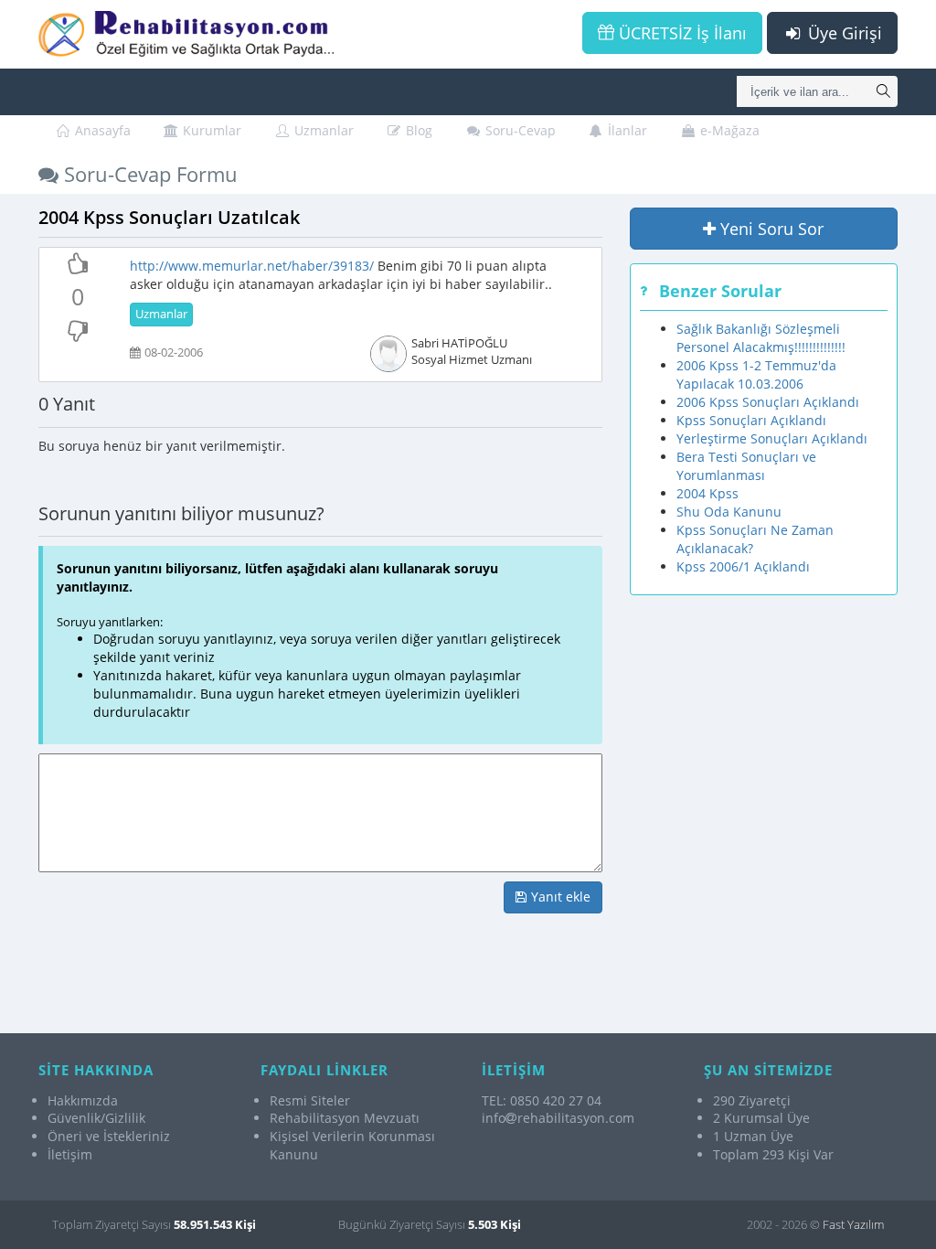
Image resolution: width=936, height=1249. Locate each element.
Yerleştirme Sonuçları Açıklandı (771, 438)
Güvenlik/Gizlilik (96, 1117)
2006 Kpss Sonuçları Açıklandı (767, 402)
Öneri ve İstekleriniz (109, 1136)
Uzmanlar (322, 130)
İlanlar (625, 130)
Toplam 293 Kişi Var (773, 1154)
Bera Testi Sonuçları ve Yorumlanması (746, 466)
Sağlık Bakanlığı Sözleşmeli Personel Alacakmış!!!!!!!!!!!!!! (761, 338)
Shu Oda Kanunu (729, 511)
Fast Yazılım (853, 1224)
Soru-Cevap (519, 130)
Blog (417, 130)
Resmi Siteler (310, 1100)
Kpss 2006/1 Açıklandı (743, 566)
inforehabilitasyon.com (558, 1117)
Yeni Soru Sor (770, 229)
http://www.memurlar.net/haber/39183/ (252, 265)
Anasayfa (101, 130)
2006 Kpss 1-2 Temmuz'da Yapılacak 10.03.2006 (756, 374)
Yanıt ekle (558, 896)
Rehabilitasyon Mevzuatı (345, 1117)
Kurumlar (210, 130)
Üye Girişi (842, 33)
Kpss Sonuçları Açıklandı (751, 420)
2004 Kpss (707, 493)
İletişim (70, 1154)
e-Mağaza (728, 130)
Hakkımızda (83, 1100)
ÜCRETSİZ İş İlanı (680, 33)
